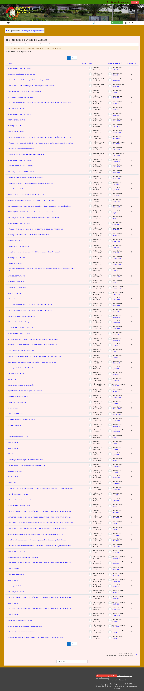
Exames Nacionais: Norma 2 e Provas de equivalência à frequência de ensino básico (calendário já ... (40, 206)
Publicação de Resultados (16, 574)
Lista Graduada (13, 408)
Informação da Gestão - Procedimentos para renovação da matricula (30, 183)
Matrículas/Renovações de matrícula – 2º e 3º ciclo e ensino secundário (31, 200)
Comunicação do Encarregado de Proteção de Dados (25, 460)
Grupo (84, 63)
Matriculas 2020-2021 (15, 240)
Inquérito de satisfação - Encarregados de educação (25, 391)
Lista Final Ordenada (14, 425)
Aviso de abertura (13, 580)
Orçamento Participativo (16, 282)
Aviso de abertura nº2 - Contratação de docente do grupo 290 (28, 80)
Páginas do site (15, 31)
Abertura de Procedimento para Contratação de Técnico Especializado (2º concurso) (35, 637)
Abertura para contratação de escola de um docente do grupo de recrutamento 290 (35, 534)
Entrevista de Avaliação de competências (21, 632)
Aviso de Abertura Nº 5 (15, 414)
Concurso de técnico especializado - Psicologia (23, 557)
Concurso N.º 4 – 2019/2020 (17, 287)
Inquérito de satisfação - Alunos (18, 396)
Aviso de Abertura (13, 442)
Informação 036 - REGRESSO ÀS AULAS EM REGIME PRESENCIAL (29, 235)
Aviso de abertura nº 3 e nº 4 (17, 551)
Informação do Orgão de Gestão (18, 246)
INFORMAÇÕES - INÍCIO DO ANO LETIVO (21, 172)
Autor (90, 63)
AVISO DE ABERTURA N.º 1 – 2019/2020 (20, 333)
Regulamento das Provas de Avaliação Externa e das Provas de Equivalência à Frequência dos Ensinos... (41, 488)
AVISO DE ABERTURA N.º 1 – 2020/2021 (20, 166)
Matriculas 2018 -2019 (15, 471)
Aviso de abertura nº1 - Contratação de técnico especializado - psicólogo (31, 85)
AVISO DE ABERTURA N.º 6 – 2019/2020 (20, 223)
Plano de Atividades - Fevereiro (18, 494)
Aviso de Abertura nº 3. (15, 299)
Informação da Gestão (15, 126)
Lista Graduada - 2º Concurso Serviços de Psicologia (25, 626)
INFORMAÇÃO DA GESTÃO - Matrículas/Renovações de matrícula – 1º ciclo (32, 212)
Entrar (135, 2)
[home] (18, 13)
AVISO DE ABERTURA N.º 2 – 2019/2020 (20, 328)
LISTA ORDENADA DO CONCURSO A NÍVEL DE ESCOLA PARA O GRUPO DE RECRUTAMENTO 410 (39, 511)
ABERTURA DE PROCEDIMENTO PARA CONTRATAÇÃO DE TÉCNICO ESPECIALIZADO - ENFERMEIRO (40, 523)
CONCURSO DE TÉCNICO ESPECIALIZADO (21, 74)
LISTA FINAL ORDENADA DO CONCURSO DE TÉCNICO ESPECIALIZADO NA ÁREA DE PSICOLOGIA (39, 103)
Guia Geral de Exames (15, 477)
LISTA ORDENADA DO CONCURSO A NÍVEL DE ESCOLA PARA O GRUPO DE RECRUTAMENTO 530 (39, 597)
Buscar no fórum (117, 23)
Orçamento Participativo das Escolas (20, 620)
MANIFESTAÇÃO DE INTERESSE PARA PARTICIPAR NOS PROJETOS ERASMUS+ (33, 339)
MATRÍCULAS (12, 379)
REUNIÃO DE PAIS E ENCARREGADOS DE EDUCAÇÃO (25, 91)
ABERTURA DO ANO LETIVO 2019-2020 (21, 350)
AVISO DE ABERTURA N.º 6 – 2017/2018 (20, 505)
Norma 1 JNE (12, 482)
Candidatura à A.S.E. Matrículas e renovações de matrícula (26, 465)
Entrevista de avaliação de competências (21, 149)
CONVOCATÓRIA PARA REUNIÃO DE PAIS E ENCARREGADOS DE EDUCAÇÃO (32, 345)
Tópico (10, 63)
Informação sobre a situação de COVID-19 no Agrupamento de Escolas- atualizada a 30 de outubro (40, 143)
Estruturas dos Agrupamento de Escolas (21, 385)
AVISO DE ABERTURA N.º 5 (16, 276)
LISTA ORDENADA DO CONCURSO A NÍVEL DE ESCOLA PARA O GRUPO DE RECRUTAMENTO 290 (39, 517)
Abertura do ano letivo (15, 431)
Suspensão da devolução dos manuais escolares (23, 189)
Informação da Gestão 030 (16, 258)
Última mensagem (114, 63)
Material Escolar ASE (14, 293)
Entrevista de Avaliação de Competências (21, 316)
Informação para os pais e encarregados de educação (25, 177)
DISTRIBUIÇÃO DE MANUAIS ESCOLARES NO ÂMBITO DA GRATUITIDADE (32, 362)
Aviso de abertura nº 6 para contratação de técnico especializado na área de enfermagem (37, 528)
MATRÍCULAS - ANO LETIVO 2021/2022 (20, 97)
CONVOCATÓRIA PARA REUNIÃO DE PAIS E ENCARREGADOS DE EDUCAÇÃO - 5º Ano (35, 356)
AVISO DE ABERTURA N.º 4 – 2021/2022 (20, 68)
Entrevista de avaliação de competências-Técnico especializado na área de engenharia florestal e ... (40, 546)
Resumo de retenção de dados (107, 676)
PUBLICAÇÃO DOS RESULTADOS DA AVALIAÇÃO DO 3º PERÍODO (29, 195)
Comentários (131, 63)
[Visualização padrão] (138, 23)
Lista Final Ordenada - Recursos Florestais (21, 419)
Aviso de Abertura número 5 (17, 131)
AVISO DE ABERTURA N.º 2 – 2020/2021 (20, 160)
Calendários (11, 454)
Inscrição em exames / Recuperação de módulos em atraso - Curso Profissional (34, 252)
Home (11, 23)
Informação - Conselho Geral (17, 402)
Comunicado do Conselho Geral (18, 437)
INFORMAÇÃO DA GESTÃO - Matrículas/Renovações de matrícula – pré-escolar (33, 217)
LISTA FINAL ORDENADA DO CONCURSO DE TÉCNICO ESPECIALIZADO (31, 305)
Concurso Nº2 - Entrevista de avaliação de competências (26, 154)
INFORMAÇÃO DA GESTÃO (16, 108)
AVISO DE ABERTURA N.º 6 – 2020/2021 (20, 114)
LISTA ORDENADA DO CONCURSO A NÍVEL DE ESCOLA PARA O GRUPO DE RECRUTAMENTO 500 (39, 609)
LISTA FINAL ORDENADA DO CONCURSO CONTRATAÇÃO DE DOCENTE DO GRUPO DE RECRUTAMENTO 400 (42, 270)
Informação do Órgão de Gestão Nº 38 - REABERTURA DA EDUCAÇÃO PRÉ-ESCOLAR (35, 229)
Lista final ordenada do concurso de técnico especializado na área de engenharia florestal (37, 540)
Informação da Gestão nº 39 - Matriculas (21, 368)
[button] (120, 2)
